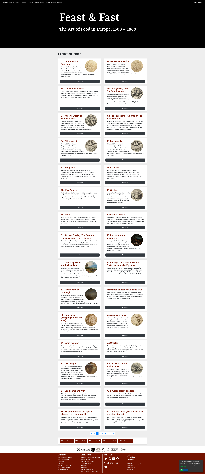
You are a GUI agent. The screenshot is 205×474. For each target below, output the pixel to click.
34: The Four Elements (72, 88)
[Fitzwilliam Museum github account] (117, 459)
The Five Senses (69, 190)
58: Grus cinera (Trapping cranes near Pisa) (72, 318)
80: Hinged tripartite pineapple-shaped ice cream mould (76, 413)
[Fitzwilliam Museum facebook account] (113, 459)
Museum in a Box (45, 2)
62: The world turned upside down (117, 365)
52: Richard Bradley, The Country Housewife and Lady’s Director (77, 236)
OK (181, 470)
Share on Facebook (67, 441)
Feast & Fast (197, 2)
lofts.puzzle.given (63, 469)
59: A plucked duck (116, 315)
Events (31, 2)
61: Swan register (70, 343)
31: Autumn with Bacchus (69, 62)
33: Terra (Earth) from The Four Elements (118, 90)
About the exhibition (14, 2)
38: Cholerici (113, 167)
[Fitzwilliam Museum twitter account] (106, 459)
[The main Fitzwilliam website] (137, 458)
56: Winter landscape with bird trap (124, 289)
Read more (80, 81)
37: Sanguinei (68, 167)
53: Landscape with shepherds (116, 236)
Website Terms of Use (87, 461)
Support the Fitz (85, 459)
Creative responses (56, 2)
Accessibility (84, 465)
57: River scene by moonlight (70, 291)
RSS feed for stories (125, 441)
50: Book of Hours (116, 214)
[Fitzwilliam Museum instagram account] (109, 459)
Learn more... (183, 466)
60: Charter (112, 343)
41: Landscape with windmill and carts (71, 264)
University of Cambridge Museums (90, 457)
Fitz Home (5, 2)
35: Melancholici (115, 141)
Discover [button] (24, 2)
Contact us (84, 467)
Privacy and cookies (86, 463)
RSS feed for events (109, 441)
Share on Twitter (81, 441)
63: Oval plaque (68, 363)
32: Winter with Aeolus (118, 61)
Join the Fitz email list (87, 469)
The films (36, 2)
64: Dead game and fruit (73, 391)
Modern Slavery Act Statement (89, 471)
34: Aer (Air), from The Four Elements (72, 117)
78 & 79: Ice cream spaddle (120, 391)
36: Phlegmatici (69, 141)
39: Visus (65, 214)
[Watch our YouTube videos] (106, 467)
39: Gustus (112, 190)
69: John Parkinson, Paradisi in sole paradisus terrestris (125, 413)
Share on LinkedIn (95, 441)
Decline (186, 470)
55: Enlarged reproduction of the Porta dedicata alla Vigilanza (123, 264)
